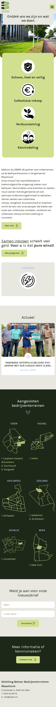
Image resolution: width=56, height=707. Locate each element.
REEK (42, 530)
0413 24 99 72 (10, 693)
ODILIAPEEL (14, 480)
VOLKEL (42, 423)
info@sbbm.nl (11, 697)
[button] (52, 7)
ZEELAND (42, 480)
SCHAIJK (14, 530)
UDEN (14, 423)
